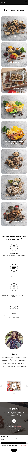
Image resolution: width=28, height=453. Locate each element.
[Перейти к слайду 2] (13, 393)
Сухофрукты (14, 62)
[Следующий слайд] (27, 386)
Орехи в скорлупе (14, 169)
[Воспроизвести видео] (14, 386)
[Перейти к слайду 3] (14, 393)
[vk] (14, 421)
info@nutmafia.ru (17, 426)
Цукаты (14, 115)
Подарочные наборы (14, 88)
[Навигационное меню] (26, 2)
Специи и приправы (14, 222)
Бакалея (14, 195)
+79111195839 (14, 428)
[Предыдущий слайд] (1, 386)
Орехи (14, 36)
